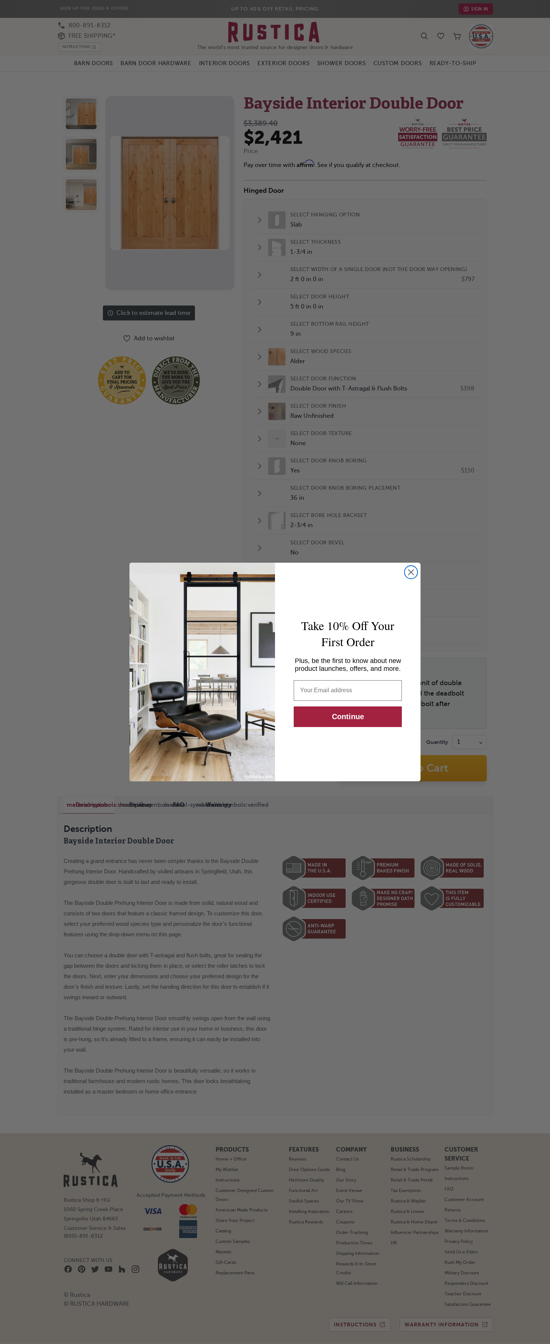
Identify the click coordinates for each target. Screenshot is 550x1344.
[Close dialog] (411, 572)
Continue (348, 716)
